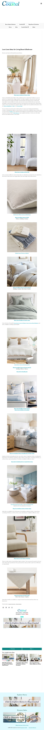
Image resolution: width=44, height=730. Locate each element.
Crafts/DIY (25, 612)
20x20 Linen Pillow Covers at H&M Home (22, 214)
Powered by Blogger (32, 727)
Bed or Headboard (7, 106)
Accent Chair (19, 106)
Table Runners (16, 113)
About (33, 27)
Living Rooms (18, 604)
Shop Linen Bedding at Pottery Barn (22, 320)
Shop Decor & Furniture (34, 24)
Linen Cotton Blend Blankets (32, 323)
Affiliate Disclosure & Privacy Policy (22, 725)
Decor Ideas (19, 612)
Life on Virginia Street (28, 504)
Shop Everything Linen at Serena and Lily (22, 367)
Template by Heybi (23, 727)
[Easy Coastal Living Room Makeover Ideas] (36, 657)
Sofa (13, 106)
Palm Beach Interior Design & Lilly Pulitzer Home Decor (7, 664)
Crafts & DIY (22, 24)
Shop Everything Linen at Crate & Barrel (22, 287)
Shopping (18, 614)
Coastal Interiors (11, 604)
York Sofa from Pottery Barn (17, 504)
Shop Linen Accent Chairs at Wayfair (22, 558)
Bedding (11, 111)
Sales (16, 27)
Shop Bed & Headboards (22, 371)
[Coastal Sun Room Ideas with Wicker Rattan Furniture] (22, 657)
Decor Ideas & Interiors (10, 24)
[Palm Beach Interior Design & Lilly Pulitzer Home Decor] (8, 657)
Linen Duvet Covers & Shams (20, 323)
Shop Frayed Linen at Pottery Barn (22, 595)
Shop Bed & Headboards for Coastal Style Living (22, 461)
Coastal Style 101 (25, 27)
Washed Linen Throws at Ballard (22, 253)
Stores (10, 27)
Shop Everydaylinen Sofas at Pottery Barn (22, 508)
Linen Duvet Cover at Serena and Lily (22, 364)
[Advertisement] (22, 15)
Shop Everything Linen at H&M (22, 217)
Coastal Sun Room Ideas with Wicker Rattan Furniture (22, 664)
